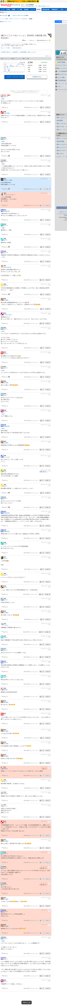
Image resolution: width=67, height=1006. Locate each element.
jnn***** (5, 868)
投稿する (25, 1002)
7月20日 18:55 (44, 792)
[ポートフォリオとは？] (9, 15)
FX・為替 (19, 9)
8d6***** (6, 353)
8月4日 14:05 (44, 598)
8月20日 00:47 (44, 251)
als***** (5, 411)
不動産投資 (54, 9)
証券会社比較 (45, 9)
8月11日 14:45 (44, 470)
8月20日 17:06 (44, 209)
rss (49, 40)
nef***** (6, 637)
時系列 (13, 58)
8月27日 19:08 (44, 137)
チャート (7, 58)
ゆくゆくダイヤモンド (9, 194)
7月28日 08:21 (44, 661)
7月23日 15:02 (44, 729)
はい (42, 107)
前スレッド (48, 56)
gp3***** (6, 911)
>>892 (2, 941)
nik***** (5, 240)
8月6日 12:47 (44, 529)
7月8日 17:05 (44, 980)
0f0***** (6, 161)
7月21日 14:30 (44, 754)
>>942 (2, 428)
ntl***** (5, 587)
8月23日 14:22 (44, 178)
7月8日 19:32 (44, 957)
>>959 (2, 228)
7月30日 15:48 (44, 636)
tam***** (6, 285)
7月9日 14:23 (44, 924)
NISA (62, 9)
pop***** (6, 575)
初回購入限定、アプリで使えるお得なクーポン (38, 6)
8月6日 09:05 (44, 573)
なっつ (5, 806)
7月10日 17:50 (44, 883)
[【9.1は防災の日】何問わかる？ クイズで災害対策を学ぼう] (19, 1)
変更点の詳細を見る (17, 48)
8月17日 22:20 (44, 327)
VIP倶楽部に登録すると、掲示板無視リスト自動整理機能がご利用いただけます (18, 52)
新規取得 (31, 4)
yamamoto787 (7, 267)
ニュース (33, 9)
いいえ (48, 107)
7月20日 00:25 (44, 804)
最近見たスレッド (4, 21)
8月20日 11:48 (44, 238)
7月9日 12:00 (44, 937)
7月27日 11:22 (44, 688)
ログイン (23, 6)
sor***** (6, 225)
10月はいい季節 (8, 180)
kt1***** (5, 544)
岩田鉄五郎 (7, 211)
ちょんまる (7, 457)
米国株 (13, 9)
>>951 (2, 331)
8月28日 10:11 (44, 95)
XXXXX (6, 793)
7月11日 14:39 (44, 866)
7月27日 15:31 (44, 675)
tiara (5, 471)
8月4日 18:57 (44, 586)
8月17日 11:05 (44, 381)
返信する (5, 107)
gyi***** (5, 486)
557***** (6, 600)
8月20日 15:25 (44, 224)
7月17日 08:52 (44, 839)
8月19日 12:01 (44, 298)
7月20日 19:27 (44, 779)
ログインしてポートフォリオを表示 (20, 15)
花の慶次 (6, 300)
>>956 (2, 164)
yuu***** (6, 558)
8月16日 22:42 (44, 393)
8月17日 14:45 (44, 352)
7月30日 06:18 (44, 648)
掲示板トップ (3, 12)
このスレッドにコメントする (14, 77)
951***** (6, 96)
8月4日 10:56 (44, 611)
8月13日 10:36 (44, 424)
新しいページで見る (5, 48)
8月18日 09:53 (44, 313)
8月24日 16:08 (44, 160)
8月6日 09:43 (44, 557)
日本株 (8, 9)
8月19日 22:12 (44, 265)
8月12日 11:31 (44, 455)
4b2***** (6, 959)
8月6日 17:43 (44, 511)
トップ (2, 9)
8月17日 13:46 (44, 366)
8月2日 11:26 (44, 623)
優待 (24, 58)
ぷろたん (6, 625)
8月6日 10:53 (44, 542)
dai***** (5, 139)
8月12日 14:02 (44, 441)
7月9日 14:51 (44, 910)
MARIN (6, 689)
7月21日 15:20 (44, 742)
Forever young (7, 314)
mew (5, 822)
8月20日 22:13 (44, 193)
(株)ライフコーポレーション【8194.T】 (18, 18)
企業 (28, 58)
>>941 (2, 370)
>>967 (2, 99)
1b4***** (6, 252)
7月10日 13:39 (44, 897)
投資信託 (26, 9)
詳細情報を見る (37, 77)
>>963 (2, 141)
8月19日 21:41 (44, 284)
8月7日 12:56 (44, 497)
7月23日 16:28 (44, 713)
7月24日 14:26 (44, 700)
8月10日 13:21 (44, 484)
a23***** (6, 662)
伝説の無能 (7, 113)
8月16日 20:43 (44, 410)
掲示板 (39, 9)
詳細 (2, 58)
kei (4, 714)
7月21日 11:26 (44, 767)
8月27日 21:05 (44, 111)
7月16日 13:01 (44, 852)
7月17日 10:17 (44, 821)
